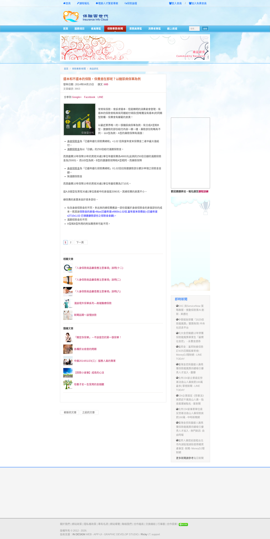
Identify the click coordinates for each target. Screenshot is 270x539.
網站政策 (77, 524)
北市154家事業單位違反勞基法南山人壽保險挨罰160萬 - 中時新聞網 (190, 413)
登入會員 (177, 3)
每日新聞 (199, 458)
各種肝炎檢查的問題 (85, 349)
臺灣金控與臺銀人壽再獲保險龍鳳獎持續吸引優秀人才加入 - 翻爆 (190, 368)
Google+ (77, 97)
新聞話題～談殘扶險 (85, 315)
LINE (100, 97)
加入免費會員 (199, 3)
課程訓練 (203, 191)
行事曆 (161, 524)
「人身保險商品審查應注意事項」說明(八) (97, 291)
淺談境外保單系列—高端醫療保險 (92, 303)
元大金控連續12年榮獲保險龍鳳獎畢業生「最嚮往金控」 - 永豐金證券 (190, 337)
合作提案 (172, 524)
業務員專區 (135, 28)
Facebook (89, 97)
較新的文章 (70, 412)
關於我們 (65, 524)
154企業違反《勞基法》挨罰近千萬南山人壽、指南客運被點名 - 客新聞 (190, 399)
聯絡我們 (127, 524)
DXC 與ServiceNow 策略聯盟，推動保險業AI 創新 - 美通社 (190, 310)
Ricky (144, 534)
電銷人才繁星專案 (108, 3)
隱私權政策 (90, 524)
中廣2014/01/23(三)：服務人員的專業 (94, 361)
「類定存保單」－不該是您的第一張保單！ (97, 337)
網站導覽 (115, 524)
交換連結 (151, 524)
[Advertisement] (173, 16)
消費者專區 (154, 28)
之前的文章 (88, 412)
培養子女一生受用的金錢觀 (88, 384)
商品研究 (94, 68)
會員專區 (96, 28)
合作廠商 (139, 524)
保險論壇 (132, 3)
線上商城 (172, 28)
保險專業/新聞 (115, 28)
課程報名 (84, 3)
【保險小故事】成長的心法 (88, 372)
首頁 (68, 3)
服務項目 (80, 28)
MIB (106, 84)
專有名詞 (103, 524)
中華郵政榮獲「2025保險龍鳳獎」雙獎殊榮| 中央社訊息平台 (190, 323)
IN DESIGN (78, 534)
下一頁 (80, 242)
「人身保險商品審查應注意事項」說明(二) (97, 279)
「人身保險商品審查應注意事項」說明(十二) (98, 268)
